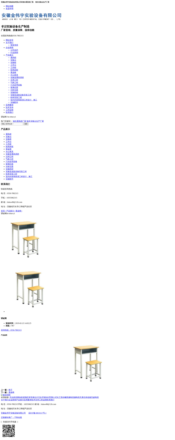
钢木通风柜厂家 (19, 121)
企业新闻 (9, 48)
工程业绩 (9, 110)
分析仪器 (9, 167)
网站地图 (9, 6)
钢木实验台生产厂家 (35, 121)
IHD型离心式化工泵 (54, 397)
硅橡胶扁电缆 (68, 397)
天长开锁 (42, 397)
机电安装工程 (11, 174)
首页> (3, 211)
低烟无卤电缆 (93, 397)
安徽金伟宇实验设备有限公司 (13, 413)
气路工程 (9, 159)
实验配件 (9, 179)
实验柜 (8, 139)
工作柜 (8, 144)
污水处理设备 (11, 162)
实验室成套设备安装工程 (16, 171)
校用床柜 (9, 147)
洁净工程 (9, 157)
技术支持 (9, 107)
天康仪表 (83, 397)
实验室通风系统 (12, 154)
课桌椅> (18, 211)
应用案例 (9, 105)
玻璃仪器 (9, 164)
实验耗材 (9, 169)
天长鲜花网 (14, 397)
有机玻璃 (23, 397)
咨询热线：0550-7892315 (11, 330)
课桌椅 (8, 149)
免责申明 (9, 9)
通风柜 (8, 134)
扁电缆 (77, 397)
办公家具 (9, 152)
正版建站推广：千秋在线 (11, 417)
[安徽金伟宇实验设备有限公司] (32, 19)
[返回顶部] (5, 395)
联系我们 (9, 112)
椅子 (10, 390)
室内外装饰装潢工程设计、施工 (19, 176)
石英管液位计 (32, 397)
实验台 (8, 137)
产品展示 (9, 55)
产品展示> (10, 211)
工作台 (8, 142)
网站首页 (9, 40)
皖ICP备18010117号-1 (37, 413)
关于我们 (9, 43)
